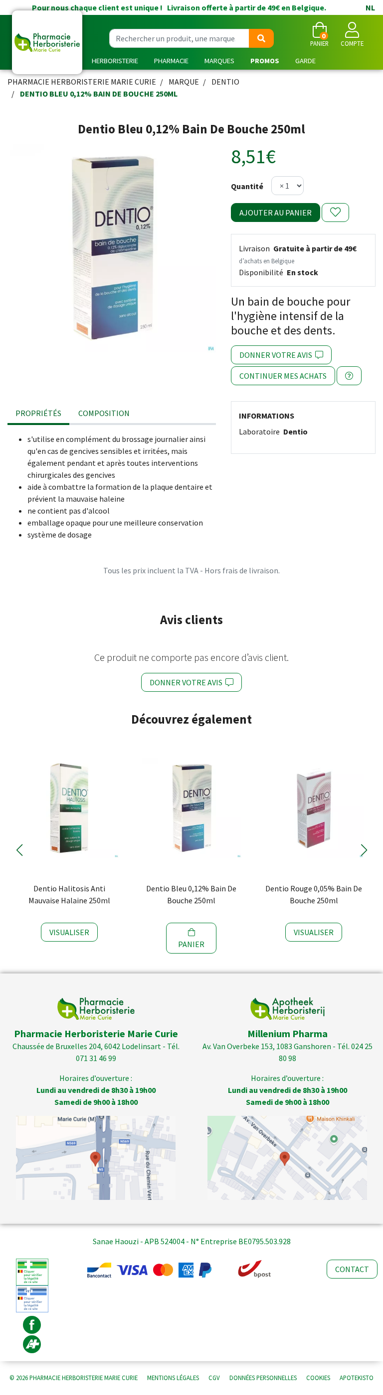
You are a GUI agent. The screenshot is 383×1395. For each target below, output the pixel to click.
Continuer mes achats (283, 376)
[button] (19, 850)
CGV (214, 1378)
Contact (352, 1269)
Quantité (247, 186)
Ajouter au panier (275, 212)
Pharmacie (171, 60)
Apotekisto (357, 1378)
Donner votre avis (277, 355)
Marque (184, 82)
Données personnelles (263, 1378)
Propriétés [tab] (38, 413)
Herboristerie (115, 60)
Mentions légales (173, 1378)
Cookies (318, 1378)
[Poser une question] (349, 375)
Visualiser (69, 932)
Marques (219, 60)
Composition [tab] (104, 413)
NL (370, 7)
